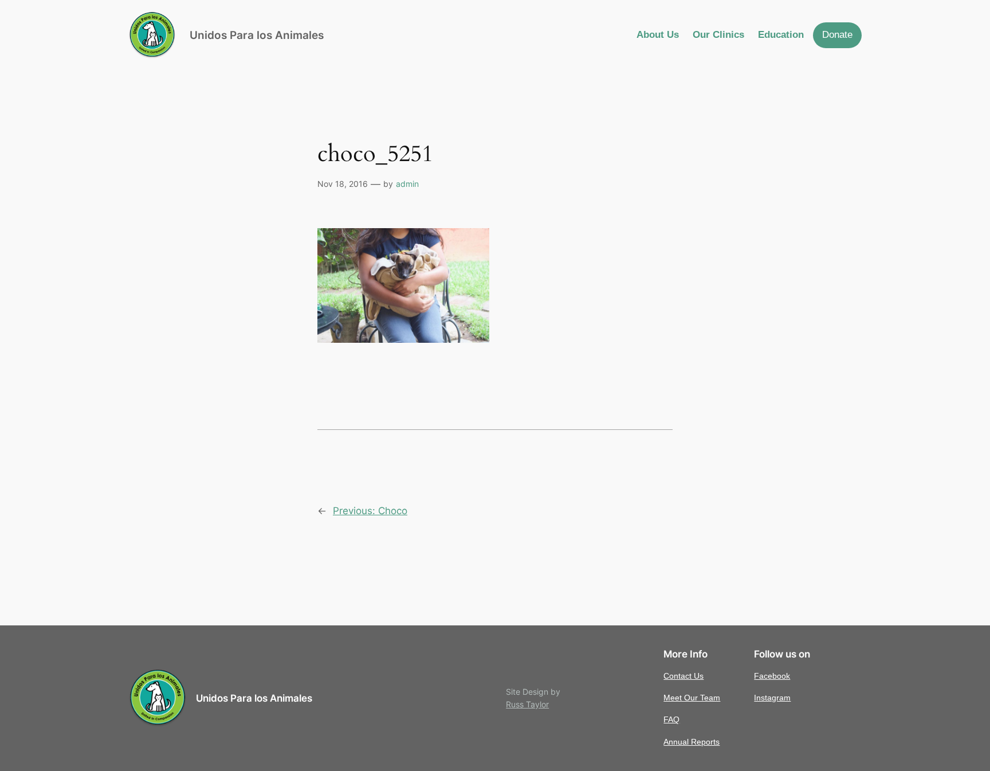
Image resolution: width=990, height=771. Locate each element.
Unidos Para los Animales (257, 35)
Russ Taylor (527, 704)
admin (407, 184)
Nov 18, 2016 (342, 184)
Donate (837, 34)
